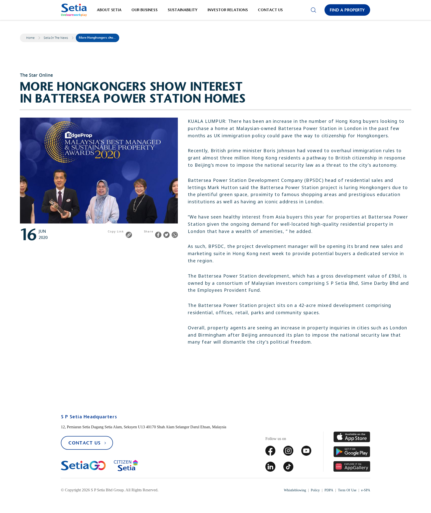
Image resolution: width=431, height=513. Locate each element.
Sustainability (183, 9)
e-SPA (365, 490)
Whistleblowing (295, 490)
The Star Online (36, 75)
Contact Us (270, 9)
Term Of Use (347, 490)
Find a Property (347, 9)
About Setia (109, 9)
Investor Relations (228, 9)
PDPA (328, 490)
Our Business (144, 9)
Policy (315, 490)
